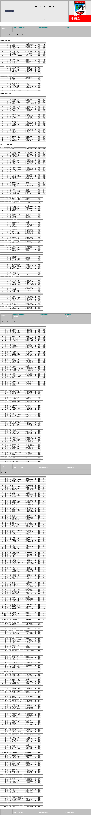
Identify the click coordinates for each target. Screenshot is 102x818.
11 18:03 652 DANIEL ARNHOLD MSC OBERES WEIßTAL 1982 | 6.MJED (22, 335)
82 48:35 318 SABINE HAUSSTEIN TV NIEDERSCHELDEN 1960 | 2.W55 (22, 549)
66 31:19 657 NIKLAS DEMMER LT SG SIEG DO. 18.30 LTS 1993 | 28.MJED (22, 384)
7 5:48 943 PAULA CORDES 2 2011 (20, 261)
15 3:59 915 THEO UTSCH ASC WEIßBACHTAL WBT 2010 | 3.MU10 (22, 109)
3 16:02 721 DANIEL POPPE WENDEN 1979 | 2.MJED (22, 328)
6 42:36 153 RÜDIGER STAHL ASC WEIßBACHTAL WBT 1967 (20, 738)
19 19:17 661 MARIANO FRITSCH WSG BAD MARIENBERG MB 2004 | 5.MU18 (22, 342)
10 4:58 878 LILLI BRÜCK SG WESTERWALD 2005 (20, 302)
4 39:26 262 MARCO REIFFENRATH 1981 (20, 677)
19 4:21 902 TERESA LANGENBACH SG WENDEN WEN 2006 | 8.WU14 (22, 164)
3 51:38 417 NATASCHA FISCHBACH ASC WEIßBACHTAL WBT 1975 (20, 688)
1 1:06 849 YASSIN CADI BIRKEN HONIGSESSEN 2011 (20, 77)
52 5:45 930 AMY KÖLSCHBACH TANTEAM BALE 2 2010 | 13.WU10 (22, 193)
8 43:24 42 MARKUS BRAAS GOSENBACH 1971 (20, 717)
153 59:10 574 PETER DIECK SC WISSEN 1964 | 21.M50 (22, 611)
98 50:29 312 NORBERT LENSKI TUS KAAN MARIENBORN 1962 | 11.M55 (22, 563)
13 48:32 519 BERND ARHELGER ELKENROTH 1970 (20, 721)
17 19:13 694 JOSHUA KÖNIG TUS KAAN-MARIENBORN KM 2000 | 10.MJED (22, 341)
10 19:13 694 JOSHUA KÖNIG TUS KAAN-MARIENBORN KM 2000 (20, 438)
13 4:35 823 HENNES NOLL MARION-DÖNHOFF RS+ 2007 (20, 230)
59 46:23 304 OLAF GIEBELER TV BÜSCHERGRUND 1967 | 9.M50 (22, 528)
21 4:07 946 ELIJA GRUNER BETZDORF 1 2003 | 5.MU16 (22, 114)
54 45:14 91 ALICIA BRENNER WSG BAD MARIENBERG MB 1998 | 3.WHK (22, 524)
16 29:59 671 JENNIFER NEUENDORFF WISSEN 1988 (20, 414)
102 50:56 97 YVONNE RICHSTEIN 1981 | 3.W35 (22, 566)
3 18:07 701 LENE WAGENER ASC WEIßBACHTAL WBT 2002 (20, 393)
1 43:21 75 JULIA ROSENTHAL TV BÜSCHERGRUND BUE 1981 (20, 665)
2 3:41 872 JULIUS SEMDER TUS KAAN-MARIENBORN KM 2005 (20, 242)
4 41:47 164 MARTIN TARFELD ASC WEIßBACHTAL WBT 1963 (20, 764)
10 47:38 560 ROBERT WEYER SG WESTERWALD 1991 (20, 646)
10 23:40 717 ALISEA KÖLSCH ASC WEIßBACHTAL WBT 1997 (20, 409)
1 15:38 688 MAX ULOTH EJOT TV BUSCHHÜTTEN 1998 (20, 430)
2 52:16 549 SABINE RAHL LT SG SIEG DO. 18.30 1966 (20, 730)
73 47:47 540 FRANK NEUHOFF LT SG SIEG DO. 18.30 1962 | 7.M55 (22, 541)
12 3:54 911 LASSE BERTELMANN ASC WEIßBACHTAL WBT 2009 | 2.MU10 (22, 106)
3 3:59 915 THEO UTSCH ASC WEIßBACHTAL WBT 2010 (20, 204)
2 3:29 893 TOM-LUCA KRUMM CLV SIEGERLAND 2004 (20, 247)
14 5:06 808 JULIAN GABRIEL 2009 (20, 213)
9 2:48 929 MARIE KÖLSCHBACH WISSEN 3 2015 (20, 74)
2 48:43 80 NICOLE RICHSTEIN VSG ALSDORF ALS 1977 (20, 687)
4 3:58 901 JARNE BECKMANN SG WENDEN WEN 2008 (20, 222)
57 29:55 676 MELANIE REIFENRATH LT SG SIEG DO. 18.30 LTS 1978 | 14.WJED (22, 376)
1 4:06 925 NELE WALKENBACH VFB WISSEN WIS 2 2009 (20, 263)
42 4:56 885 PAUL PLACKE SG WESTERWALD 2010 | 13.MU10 (22, 133)
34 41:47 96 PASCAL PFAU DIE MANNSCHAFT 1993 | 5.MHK (22, 506)
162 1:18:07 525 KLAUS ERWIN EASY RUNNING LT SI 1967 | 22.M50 (22, 619)
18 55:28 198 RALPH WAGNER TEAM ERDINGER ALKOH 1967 (20, 749)
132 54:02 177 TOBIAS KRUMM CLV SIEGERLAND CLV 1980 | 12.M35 (22, 593)
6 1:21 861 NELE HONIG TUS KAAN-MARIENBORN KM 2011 (20, 72)
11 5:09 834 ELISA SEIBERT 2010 (20, 272)
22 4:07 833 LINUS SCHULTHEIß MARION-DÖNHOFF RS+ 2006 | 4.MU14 (22, 115)
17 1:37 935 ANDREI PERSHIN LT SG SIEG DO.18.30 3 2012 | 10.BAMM (22, 57)
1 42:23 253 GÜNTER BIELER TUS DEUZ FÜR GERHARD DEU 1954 (20, 778)
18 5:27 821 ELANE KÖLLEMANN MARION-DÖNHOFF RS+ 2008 (20, 292)
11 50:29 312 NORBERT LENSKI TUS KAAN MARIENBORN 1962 (20, 770)
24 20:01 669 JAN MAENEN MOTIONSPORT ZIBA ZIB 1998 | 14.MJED (22, 347)
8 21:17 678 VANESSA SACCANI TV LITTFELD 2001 (20, 397)
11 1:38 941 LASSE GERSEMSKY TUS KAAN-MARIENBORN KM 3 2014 (20, 86)
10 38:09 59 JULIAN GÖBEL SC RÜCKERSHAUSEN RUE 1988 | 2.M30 (22, 485)
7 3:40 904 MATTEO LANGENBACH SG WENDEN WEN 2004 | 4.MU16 (22, 102)
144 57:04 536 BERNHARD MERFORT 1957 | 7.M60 (22, 603)
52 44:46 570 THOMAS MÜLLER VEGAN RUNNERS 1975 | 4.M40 (22, 522)
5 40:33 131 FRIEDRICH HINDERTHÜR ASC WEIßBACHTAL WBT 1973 (20, 714)
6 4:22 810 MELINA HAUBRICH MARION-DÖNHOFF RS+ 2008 (20, 281)
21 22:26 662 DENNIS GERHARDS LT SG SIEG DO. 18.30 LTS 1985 (20, 448)
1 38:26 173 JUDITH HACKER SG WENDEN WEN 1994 (20, 631)
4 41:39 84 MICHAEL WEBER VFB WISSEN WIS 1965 (20, 736)
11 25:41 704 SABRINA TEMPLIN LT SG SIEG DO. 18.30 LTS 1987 (20, 410)
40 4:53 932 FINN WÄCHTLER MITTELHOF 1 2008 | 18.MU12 (22, 131)
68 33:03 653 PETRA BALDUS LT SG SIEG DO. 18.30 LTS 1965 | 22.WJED (22, 386)
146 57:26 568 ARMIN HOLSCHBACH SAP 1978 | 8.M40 (22, 605)
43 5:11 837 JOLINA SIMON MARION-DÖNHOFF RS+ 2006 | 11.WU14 (22, 185)
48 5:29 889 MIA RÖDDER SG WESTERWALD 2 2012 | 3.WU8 (22, 189)
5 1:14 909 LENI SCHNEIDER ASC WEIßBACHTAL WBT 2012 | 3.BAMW (22, 47)
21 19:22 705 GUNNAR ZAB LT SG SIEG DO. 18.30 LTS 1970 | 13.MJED (22, 344)
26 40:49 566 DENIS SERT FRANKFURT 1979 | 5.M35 (22, 499)
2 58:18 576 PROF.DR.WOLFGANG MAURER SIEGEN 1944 (20, 798)
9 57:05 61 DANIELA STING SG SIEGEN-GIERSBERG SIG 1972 (20, 707)
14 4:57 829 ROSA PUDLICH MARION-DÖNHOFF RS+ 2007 (20, 288)
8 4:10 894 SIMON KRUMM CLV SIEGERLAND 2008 (20, 226)
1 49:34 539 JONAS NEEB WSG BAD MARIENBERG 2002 (20, 623)
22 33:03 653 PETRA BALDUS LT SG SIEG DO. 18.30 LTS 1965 (20, 419)
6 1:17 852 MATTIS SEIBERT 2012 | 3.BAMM (22, 48)
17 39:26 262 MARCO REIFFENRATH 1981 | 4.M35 (22, 491)
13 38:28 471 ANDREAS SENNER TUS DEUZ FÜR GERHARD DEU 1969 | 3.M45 (22, 488)
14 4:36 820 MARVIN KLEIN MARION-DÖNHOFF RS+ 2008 (20, 231)
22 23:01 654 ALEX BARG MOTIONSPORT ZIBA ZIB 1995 (20, 449)
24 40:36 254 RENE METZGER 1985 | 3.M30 (22, 498)
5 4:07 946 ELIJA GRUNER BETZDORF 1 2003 (20, 250)
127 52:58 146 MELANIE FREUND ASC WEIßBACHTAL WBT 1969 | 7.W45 (22, 588)
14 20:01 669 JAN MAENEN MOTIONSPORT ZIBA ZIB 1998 (20, 442)
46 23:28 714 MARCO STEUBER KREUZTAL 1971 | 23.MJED (22, 366)
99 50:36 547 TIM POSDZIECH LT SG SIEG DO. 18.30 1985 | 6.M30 (22, 564)
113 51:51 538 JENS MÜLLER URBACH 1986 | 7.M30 (22, 576)
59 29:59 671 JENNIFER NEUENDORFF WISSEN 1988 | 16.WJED (22, 378)
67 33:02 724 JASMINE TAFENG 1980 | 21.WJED (22, 385)
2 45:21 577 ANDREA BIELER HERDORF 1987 (20, 651)
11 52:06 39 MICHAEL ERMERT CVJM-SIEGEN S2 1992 (20, 647)
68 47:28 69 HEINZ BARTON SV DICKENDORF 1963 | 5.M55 (22, 536)
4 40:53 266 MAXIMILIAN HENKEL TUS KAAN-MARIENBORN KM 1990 (20, 641)
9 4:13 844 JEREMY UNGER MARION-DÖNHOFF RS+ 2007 (20, 227)
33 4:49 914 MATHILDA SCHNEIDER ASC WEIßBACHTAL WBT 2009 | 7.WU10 (22, 176)
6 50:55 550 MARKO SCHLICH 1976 (20, 695)
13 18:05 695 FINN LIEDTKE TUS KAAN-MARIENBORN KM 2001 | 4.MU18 (22, 337)
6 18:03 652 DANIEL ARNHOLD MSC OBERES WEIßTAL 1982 (20, 435)
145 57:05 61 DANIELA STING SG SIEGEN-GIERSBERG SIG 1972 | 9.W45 (22, 604)
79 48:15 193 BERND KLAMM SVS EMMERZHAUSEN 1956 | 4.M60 (22, 546)
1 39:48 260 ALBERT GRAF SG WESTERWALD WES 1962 (20, 761)
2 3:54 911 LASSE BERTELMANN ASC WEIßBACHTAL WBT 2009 (20, 203)
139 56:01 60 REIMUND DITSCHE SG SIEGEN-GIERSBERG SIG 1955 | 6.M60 (22, 599)
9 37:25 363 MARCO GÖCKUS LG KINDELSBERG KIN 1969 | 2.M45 (22, 484)
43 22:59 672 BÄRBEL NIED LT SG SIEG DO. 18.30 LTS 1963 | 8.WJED (22, 364)
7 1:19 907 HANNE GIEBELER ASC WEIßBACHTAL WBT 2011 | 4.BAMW (22, 49)
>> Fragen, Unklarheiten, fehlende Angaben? (30, 16)
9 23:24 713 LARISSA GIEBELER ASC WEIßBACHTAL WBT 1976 (20, 408)
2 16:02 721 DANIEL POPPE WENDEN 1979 (20, 431)
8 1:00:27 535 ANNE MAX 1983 (20, 671)
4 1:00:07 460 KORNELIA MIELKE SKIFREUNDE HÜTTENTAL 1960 (20, 758)
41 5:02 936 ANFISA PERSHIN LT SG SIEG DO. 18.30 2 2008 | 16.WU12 (22, 183)
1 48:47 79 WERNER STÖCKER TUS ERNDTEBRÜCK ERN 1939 (20, 803)
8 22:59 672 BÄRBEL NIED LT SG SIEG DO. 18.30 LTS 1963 (20, 407)
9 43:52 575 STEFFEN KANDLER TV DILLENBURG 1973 (20, 718)
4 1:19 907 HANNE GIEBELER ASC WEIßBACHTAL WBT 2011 (20, 70)
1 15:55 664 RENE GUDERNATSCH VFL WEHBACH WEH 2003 (20, 422)
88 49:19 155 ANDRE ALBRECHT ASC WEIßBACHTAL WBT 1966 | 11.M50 (22, 554)
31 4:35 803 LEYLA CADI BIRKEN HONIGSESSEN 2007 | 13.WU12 (22, 174)
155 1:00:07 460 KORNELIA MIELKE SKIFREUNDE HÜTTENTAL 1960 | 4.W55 (22, 613)
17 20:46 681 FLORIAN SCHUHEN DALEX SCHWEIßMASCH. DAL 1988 (20, 444)
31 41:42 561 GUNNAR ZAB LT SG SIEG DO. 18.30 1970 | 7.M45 (22, 504)
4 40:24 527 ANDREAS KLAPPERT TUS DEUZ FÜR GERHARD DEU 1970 (20, 713)
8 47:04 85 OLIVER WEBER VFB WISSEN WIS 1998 (20, 644)
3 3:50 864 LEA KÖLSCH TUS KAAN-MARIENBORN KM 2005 (20, 296)
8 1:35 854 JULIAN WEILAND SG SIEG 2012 (20, 83)
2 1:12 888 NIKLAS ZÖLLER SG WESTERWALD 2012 (20, 78)
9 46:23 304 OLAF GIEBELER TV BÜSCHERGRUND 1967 (20, 741)
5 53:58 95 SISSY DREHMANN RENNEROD (20, 635)
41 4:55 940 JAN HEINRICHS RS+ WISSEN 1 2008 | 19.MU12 (22, 132)
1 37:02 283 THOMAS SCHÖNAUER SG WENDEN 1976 (20, 691)
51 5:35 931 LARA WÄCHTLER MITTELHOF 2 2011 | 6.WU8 (22, 192)
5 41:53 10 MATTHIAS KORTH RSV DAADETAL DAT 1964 (20, 737)
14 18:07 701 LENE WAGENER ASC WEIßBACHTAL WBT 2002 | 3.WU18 (22, 338)
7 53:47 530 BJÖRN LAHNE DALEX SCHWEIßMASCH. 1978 (20, 696)
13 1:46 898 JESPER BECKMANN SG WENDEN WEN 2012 (20, 88)
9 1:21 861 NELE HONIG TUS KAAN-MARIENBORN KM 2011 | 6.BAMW (22, 50)
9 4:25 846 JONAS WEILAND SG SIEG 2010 (20, 209)
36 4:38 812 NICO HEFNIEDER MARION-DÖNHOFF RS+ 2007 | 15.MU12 (22, 127)
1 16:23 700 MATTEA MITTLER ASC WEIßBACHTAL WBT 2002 (20, 391)
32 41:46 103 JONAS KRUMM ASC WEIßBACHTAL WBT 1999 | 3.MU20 (22, 505)
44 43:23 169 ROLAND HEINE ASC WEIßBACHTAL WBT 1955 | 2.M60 (22, 515)
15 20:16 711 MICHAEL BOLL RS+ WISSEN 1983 (20, 443)
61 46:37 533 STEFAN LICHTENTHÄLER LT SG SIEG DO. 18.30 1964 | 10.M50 (22, 530)
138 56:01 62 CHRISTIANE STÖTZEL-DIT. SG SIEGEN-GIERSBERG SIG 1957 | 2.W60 (22, 598)
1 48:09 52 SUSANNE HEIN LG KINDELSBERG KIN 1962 (20, 755)
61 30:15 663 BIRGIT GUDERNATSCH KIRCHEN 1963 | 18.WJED (22, 379)
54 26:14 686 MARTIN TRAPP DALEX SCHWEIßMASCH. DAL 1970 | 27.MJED (22, 373)
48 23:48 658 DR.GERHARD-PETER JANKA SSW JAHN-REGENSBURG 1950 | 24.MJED (22, 368)
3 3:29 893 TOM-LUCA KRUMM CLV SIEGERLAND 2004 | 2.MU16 (22, 98)
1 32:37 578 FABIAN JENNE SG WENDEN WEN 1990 (20, 638)
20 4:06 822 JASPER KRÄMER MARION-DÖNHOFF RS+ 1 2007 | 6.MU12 (22, 113)
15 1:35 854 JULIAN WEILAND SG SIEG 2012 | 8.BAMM (22, 56)
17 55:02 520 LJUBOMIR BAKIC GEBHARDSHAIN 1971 (20, 725)
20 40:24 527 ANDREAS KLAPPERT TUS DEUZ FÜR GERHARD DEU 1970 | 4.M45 (22, 494)
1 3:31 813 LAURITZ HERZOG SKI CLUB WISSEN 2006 (20, 241)
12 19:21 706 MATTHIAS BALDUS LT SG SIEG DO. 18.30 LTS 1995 (20, 440)
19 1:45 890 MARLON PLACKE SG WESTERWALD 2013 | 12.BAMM (22, 59)
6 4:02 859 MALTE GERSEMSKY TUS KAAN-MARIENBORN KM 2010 (20, 206)
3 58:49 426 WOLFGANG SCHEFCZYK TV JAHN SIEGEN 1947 (20, 799)
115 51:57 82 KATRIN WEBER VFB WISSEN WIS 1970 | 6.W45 (22, 578)
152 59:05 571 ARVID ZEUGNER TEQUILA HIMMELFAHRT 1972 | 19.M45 (22, 610)
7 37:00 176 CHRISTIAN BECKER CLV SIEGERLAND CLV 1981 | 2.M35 (22, 483)
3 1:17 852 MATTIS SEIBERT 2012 (20, 79)
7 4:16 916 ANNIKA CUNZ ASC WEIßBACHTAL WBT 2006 (20, 300)
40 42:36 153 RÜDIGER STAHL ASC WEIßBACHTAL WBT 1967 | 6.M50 (22, 512)
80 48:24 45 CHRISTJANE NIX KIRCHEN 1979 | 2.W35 (22, 547)
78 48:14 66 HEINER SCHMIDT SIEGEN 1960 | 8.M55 (22, 545)
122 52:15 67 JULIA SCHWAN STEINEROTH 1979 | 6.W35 (22, 584)
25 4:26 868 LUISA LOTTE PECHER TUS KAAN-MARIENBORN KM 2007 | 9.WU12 (22, 169)
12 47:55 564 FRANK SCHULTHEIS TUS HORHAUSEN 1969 (20, 720)
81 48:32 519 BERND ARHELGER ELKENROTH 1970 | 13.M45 (22, 548)
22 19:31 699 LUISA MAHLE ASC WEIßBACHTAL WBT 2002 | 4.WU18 (22, 345)
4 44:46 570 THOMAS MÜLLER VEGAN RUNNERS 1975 (20, 694)
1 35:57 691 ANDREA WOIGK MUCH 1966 (20, 457)
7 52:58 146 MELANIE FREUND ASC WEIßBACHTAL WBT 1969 (20, 705)
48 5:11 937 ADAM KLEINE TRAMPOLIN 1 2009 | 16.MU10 (22, 138)
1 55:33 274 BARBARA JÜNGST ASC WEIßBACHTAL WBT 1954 (20, 775)
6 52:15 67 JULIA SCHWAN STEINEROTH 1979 (20, 669)
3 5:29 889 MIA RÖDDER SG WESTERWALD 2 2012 (20, 257)
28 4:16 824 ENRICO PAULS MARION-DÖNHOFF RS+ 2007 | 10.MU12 (22, 120)
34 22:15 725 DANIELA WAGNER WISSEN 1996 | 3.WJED (22, 356)
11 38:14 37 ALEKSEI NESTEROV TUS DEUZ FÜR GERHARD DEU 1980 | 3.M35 (22, 486)
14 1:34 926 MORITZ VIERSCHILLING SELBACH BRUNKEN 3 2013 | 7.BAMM (22, 55)
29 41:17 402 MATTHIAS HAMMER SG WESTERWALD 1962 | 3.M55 (22, 502)
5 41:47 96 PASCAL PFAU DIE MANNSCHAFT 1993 (20, 642)
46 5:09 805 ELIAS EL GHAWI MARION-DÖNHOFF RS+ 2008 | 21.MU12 (22, 136)
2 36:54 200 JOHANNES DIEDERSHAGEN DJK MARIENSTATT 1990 (20, 639)
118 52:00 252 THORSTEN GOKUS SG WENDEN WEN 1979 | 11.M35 (22, 580)
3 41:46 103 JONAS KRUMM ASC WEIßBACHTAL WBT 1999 (20, 628)
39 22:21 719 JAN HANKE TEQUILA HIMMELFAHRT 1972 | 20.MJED (22, 360)
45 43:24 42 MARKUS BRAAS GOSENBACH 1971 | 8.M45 (22, 516)
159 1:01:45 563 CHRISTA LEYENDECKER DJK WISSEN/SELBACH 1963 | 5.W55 (22, 617)
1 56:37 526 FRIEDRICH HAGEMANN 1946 (20, 797)
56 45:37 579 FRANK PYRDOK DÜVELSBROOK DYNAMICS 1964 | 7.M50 (22, 526)
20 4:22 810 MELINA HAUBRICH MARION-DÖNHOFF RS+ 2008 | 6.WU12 (22, 165)
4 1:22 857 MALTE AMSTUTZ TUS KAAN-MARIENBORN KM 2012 (20, 80)
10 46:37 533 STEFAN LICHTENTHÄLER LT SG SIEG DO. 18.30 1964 (20, 742)
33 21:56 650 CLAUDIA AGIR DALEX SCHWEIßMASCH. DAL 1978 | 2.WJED (22, 355)
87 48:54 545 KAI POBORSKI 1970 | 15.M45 (22, 553)
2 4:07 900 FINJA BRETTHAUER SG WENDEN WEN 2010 (20, 264)
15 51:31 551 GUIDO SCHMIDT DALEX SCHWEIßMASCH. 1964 (20, 746)
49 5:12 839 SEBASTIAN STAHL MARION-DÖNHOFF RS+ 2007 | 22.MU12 (22, 139)
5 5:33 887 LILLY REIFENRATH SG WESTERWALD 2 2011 (20, 259)
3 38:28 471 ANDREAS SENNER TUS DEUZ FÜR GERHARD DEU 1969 (20, 712)
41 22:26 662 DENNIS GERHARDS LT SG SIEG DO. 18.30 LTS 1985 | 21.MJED (22, 362)
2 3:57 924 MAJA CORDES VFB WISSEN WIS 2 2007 (20, 278)
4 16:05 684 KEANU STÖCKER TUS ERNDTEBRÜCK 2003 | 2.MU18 (22, 329)
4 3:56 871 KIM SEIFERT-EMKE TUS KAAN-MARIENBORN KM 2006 (20, 297)
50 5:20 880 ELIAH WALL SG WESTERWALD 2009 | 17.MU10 (22, 140)
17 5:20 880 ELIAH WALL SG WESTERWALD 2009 (20, 216)
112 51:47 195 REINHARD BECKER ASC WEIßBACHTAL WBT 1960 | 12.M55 (22, 575)
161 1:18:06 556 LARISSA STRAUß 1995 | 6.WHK (22, 618)
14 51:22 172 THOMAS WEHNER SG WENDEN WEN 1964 (20, 745)
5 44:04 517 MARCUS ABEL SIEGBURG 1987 (20, 660)
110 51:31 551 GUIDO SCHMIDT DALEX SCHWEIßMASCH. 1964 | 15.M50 (22, 573)
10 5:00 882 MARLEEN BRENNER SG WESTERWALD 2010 (20, 271)
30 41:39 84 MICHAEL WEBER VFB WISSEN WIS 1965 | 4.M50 (22, 503)
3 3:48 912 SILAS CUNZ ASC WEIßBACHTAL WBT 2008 (20, 221)
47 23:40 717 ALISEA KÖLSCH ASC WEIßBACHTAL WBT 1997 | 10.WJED (22, 367)
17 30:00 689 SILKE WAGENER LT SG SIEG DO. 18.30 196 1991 (20, 415)
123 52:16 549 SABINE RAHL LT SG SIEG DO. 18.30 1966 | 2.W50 (22, 585)
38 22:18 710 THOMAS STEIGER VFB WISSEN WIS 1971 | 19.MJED (22, 359)
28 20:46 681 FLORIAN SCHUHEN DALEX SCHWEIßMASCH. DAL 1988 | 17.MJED (22, 350)
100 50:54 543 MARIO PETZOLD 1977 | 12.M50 (22, 565)
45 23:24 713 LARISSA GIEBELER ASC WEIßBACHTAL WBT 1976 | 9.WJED (22, 365)
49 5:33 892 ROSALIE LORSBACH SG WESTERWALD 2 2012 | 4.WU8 (22, 190)
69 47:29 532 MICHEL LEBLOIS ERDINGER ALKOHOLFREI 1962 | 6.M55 (22, 537)
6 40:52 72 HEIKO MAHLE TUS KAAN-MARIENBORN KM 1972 (20, 715)
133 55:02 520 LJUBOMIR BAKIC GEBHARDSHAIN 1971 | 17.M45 (22, 594)
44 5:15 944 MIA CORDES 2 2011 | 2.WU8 (22, 186)
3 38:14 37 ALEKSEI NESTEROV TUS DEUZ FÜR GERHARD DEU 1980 (20, 676)
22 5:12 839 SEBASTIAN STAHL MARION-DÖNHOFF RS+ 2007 (20, 238)
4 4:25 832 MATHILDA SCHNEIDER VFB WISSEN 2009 (20, 266)
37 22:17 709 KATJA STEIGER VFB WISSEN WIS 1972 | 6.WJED (22, 358)
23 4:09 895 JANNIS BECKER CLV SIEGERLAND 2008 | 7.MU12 (22, 116)
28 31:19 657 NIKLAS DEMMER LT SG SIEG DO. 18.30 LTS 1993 (20, 454)
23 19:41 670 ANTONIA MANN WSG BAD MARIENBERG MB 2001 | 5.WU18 (22, 346)
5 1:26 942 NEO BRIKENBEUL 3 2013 (20, 81)
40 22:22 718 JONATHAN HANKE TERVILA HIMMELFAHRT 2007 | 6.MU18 (22, 361)
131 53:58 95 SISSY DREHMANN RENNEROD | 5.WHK (22, 592)
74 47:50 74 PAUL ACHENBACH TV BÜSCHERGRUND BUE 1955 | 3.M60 (22, 542)
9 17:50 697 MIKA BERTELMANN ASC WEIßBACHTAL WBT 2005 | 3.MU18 (22, 334)
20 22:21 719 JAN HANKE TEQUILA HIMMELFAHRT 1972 (20, 447)
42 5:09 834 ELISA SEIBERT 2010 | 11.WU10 (22, 184)
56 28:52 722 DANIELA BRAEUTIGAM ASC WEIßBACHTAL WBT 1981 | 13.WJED (22, 375)
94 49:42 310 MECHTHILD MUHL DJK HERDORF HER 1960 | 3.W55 (22, 559)
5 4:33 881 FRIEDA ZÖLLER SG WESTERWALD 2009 (20, 267)
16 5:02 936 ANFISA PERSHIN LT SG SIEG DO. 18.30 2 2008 (20, 290)
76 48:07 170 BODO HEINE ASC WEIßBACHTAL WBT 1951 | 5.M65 (22, 543)
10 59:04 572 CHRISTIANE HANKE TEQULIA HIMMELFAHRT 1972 (20, 708)
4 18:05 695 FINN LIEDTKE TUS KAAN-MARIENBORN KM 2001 (20, 425)
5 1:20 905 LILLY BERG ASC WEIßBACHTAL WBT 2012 (20, 71)
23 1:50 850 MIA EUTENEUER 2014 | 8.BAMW (22, 63)
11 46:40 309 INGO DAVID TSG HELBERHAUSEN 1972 (20, 719)
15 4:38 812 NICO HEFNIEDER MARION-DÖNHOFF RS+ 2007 (20, 232)
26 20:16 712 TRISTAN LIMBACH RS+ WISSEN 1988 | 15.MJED (22, 349)
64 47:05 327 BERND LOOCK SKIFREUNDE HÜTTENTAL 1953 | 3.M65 (22, 533)
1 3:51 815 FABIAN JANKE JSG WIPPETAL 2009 (20, 202)
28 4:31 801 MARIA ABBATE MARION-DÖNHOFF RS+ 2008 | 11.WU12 (22, 172)
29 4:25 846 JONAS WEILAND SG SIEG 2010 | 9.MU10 (22, 121)
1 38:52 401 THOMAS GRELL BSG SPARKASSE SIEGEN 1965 (20, 734)
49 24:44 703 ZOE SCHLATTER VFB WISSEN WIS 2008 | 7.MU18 (22, 369)
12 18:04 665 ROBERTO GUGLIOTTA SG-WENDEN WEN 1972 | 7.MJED (22, 336)
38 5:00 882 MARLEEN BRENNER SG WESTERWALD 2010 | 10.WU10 (22, 180)
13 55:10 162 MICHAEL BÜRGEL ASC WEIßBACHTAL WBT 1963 (20, 772)
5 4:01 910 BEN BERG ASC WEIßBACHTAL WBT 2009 (20, 205)
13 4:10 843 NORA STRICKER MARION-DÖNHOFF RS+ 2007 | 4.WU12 (22, 158)
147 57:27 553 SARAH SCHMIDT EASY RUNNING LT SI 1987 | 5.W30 (22, 606)
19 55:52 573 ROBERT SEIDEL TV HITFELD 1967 (20, 750)
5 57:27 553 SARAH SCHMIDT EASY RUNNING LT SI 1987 (20, 653)
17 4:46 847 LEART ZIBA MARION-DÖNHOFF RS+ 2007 (20, 234)
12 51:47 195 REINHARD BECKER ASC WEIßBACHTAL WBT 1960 (20, 771)
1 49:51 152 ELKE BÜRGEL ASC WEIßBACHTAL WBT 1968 (20, 729)
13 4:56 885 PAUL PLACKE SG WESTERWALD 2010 (20, 212)
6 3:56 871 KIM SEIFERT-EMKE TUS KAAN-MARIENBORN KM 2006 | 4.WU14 (22, 152)
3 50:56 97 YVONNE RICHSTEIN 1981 (20, 667)
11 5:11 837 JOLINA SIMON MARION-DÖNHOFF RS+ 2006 (20, 303)
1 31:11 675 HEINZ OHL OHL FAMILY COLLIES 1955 (20, 460)
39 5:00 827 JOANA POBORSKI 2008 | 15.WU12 (22, 181)
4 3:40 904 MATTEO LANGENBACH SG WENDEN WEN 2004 (20, 249)
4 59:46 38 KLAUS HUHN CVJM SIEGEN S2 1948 (20, 800)
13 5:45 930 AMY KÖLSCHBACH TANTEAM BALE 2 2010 (20, 274)
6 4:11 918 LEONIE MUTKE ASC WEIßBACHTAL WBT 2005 (20, 299)
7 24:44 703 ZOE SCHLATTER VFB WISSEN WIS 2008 (20, 427)
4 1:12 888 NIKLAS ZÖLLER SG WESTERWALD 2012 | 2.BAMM (22, 46)
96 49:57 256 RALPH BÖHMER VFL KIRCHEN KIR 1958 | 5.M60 (22, 561)
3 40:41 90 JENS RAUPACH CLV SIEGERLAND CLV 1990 (20, 640)
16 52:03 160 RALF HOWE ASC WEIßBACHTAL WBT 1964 (20, 747)
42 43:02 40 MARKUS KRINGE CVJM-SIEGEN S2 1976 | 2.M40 (22, 513)
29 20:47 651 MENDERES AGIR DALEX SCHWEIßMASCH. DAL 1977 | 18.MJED (22, 351)
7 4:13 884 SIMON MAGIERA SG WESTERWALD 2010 (20, 207)
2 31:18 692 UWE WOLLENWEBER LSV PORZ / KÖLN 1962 (20, 461)
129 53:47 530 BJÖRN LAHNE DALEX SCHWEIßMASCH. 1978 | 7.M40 (22, 590)
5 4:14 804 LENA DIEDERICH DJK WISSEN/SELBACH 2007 (20, 280)
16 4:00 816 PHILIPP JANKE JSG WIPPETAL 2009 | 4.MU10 (22, 110)
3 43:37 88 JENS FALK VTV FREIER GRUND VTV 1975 (20, 693)
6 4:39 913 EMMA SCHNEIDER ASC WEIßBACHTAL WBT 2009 (20, 268)
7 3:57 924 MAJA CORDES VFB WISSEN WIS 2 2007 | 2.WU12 (22, 153)
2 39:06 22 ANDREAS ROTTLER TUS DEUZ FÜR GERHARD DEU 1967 (20, 735)
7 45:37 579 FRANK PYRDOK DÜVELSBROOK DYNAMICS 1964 (20, 739)
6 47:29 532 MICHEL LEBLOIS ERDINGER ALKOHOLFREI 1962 (20, 766)
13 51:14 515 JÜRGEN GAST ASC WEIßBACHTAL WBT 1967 (20, 744)
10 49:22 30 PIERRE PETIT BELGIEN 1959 (20, 769)
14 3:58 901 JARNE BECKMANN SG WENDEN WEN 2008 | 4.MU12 (22, 108)
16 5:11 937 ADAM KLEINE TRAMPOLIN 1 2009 (20, 215)
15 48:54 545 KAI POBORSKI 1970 (20, 723)
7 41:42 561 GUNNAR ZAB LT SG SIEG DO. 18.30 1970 (20, 716)
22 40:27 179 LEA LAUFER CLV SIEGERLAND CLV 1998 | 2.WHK (22, 496)
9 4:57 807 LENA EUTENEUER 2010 (20, 270)
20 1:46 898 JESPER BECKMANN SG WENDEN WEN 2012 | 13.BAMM (22, 60)
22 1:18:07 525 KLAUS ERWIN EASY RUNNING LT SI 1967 (20, 752)
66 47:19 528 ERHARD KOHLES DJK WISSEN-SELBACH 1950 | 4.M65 (22, 535)
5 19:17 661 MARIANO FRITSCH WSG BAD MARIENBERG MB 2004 (20, 426)
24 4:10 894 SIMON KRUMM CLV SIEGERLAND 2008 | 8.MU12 (22, 117)
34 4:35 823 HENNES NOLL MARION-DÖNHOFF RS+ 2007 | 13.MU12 (22, 126)
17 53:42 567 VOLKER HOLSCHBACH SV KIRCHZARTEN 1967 (20, 748)
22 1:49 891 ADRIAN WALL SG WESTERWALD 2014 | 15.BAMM (22, 62)
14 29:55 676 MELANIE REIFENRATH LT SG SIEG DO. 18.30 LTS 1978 (20, 412)
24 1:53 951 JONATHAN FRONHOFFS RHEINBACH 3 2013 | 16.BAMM (22, 64)
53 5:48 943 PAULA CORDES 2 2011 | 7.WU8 (22, 194)
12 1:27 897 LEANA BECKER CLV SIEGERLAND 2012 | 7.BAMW (22, 53)
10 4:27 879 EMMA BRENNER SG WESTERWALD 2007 (20, 285)
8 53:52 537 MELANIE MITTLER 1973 (20, 706)
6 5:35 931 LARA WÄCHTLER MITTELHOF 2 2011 (20, 260)
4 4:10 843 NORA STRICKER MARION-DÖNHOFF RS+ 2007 (20, 279)
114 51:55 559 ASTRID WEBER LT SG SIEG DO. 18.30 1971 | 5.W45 (22, 577)
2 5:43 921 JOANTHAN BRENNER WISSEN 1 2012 (20, 199)
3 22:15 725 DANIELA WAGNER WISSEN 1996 (20, 403)
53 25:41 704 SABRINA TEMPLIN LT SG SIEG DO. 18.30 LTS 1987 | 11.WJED (22, 372)
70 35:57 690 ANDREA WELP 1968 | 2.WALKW (22, 387)
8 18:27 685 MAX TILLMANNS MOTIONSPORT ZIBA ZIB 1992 (20, 436)
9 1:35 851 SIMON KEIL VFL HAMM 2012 (20, 84)
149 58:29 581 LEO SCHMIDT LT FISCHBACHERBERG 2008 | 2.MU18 (22, 608)
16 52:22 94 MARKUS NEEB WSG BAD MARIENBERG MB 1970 (20, 724)
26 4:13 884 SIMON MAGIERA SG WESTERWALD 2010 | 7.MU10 (22, 119)
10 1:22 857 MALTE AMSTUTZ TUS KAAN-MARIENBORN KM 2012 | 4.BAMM (22, 51)
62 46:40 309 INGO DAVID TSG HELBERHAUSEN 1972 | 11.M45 (22, 531)
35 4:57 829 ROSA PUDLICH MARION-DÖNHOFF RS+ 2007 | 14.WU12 (22, 178)
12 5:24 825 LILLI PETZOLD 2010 (20, 273)
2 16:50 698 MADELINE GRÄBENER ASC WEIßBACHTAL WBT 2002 (20, 392)
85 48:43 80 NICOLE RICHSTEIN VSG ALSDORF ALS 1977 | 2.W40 (22, 551)
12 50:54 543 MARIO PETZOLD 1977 (20, 743)
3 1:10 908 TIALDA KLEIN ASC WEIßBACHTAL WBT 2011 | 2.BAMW (22, 45)
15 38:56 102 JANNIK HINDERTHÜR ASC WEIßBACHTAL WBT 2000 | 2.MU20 (22, 490)
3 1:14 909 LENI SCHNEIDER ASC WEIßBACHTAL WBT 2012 (20, 69)
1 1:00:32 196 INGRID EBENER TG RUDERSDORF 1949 (20, 786)
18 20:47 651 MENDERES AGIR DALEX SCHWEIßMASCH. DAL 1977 (20, 445)
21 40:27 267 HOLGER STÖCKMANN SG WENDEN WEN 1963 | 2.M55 (22, 495)
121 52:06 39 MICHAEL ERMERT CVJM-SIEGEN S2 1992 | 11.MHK (22, 583)
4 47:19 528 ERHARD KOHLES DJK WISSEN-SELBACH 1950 (20, 792)
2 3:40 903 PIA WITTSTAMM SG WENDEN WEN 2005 (20, 295)
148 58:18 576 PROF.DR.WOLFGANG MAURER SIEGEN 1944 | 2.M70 (22, 607)
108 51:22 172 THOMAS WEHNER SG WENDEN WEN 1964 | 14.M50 (22, 572)
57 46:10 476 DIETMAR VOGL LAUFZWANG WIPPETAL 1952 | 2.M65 (22, 527)
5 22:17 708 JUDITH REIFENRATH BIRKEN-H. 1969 (20, 404)
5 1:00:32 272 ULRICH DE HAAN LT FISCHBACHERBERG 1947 (20, 801)
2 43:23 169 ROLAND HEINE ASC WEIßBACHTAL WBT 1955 (20, 779)
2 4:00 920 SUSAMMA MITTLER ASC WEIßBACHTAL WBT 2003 (20, 308)
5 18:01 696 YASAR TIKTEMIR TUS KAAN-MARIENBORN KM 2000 (20, 434)
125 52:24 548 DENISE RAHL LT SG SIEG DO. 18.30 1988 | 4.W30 (22, 587)
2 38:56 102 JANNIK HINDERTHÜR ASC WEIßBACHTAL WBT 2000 (20, 627)
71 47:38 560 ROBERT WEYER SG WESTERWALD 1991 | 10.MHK (22, 539)
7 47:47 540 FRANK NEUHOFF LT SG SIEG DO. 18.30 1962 (20, 767)
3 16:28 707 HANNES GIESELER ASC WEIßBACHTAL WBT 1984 (20, 432)
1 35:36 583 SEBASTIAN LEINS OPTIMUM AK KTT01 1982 (20, 674)
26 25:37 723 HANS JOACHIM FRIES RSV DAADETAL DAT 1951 (20, 452)
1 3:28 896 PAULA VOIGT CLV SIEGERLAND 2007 (20, 277)
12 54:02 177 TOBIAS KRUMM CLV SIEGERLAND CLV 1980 (20, 684)
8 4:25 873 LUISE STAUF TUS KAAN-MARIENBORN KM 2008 (20, 283)
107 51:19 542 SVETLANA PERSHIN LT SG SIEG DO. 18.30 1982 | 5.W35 (22, 571)
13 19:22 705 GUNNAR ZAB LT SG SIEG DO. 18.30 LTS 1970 (20, 441)
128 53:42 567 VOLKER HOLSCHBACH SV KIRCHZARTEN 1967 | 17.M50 (22, 589)
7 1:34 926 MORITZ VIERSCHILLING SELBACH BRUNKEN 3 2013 (20, 82)
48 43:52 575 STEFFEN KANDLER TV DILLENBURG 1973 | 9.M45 (22, 519)
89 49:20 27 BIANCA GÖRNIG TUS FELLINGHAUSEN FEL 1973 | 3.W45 (22, 555)
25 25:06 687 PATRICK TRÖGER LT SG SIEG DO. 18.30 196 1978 (20, 451)
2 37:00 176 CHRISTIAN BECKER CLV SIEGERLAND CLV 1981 (20, 675)
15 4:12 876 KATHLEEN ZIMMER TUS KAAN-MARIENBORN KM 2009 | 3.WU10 (22, 160)
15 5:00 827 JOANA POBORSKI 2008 (20, 289)
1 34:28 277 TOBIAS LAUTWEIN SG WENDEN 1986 (20, 656)
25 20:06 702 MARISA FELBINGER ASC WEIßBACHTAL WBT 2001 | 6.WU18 (22, 348)
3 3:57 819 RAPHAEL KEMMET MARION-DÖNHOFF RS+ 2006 (20, 243)
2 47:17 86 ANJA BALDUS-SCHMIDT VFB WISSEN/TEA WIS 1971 (20, 701)
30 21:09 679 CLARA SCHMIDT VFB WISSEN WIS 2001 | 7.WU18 (22, 352)
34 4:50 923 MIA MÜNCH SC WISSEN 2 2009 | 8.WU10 (22, 177)
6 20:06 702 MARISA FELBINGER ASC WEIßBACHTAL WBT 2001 (20, 395)
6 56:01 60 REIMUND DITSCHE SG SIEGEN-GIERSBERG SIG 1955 (20, 783)
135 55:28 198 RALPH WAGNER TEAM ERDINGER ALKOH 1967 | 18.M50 (22, 595)
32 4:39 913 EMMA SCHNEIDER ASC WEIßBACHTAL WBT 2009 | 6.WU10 (22, 175)
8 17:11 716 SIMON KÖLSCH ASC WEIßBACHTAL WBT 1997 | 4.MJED (22, 333)
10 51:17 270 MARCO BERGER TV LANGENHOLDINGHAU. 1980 (20, 682)
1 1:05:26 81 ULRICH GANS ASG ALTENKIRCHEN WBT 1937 (20, 806)
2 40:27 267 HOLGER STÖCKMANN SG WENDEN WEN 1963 (20, 762)
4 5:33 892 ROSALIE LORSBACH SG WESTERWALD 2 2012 (20, 258)
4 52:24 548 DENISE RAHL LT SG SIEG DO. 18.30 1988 (20, 652)
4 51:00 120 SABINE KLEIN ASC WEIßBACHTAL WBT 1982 (20, 668)
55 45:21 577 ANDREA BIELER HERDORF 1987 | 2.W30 (22, 525)
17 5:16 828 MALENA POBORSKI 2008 (20, 291)
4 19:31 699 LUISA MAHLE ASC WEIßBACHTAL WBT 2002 (20, 394)
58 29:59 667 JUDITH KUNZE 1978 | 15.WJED (22, 377)
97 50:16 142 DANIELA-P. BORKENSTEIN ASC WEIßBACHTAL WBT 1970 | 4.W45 (22, 562)
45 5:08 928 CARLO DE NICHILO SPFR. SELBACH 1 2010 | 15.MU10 (22, 135)
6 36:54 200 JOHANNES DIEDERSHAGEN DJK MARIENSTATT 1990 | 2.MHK (22, 482)
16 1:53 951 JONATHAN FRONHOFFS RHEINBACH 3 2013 (20, 90)
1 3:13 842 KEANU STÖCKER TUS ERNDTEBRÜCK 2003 (20, 246)
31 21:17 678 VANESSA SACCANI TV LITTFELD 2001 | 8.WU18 (22, 353)
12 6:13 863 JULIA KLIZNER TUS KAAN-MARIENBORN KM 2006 (20, 304)
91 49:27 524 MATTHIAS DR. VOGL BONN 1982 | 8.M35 (22, 557)
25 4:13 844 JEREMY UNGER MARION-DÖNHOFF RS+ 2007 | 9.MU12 (22, 118)
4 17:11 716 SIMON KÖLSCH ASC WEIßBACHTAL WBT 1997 (20, 433)
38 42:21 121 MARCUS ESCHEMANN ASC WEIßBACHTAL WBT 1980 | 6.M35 (22, 510)
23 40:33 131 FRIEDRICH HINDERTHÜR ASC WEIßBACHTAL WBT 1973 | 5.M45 (22, 497)
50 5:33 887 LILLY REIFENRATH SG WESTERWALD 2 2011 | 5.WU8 (22, 191)
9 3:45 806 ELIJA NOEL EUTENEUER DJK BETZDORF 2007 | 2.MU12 (22, 104)
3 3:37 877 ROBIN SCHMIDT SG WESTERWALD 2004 (20, 248)
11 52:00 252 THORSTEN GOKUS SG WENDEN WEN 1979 (20, 683)
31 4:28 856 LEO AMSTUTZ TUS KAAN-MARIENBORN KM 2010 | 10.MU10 (22, 123)
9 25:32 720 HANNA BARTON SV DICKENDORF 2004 (20, 398)
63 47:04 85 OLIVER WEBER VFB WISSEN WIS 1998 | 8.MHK (22, 532)
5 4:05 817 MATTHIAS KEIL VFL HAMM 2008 (20, 223)
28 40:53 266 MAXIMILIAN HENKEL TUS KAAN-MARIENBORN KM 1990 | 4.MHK (22, 501)
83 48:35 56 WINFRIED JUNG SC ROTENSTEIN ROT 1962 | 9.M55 (22, 550)
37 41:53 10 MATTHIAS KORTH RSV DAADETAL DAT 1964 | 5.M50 (22, 509)
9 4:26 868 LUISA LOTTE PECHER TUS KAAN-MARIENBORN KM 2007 (20, 284)
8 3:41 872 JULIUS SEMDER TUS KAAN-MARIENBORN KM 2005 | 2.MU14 (22, 103)
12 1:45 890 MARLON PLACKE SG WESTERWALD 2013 (20, 87)
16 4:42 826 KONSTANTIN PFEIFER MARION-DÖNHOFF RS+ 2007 (20, 233)
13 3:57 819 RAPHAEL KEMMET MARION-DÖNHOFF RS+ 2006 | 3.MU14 (22, 107)
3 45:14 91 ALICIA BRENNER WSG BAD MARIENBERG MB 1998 (20, 633)
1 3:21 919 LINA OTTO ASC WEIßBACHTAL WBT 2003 (20, 307)
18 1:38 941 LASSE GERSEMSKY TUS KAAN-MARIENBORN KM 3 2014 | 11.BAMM (22, 58)
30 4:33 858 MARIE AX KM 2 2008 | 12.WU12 (22, 173)
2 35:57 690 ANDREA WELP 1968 (20, 458)
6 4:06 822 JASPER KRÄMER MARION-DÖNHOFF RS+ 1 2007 (20, 224)
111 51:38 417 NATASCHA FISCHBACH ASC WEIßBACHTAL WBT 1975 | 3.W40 (22, 574)
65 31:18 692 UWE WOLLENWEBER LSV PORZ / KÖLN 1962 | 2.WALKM (22, 383)
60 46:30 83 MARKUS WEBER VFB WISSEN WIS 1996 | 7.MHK (22, 529)
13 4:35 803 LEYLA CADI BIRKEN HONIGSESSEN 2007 (20, 287)
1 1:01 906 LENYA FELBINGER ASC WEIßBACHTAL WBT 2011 (20, 67)
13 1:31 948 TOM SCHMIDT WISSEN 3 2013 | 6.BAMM (22, 54)
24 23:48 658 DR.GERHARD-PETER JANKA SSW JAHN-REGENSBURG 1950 (20, 450)
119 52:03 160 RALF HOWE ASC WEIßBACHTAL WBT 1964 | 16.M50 (22, 581)
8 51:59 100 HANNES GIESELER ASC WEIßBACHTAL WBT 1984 (20, 662)
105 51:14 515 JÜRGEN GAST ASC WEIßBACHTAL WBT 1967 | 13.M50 (22, 569)
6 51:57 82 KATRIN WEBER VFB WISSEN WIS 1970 (20, 704)
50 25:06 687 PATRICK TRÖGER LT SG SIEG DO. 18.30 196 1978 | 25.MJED (22, 370)
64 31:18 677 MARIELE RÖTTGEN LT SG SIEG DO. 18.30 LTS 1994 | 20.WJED (22, 382)
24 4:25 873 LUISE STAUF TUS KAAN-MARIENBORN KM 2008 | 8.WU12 (22, 168)
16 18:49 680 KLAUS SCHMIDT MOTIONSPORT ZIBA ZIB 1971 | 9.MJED (22, 340)
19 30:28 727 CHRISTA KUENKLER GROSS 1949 (20, 417)
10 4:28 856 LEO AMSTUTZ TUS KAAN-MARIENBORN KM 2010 (20, 210)
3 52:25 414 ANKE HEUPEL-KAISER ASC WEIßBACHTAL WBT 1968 (20, 731)
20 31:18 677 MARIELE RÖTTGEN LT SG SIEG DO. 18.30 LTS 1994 (20, 418)
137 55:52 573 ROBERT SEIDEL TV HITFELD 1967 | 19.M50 (22, 597)
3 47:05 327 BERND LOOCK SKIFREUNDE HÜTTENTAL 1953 (20, 791)
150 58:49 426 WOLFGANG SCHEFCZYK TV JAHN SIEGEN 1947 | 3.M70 (22, 609)
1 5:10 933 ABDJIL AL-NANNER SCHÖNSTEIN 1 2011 (20, 198)
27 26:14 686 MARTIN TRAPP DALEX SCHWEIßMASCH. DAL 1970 (20, 453)
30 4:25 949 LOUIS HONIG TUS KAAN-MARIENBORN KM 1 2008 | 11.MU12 (22, 122)
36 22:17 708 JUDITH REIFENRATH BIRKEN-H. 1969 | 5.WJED (22, 357)
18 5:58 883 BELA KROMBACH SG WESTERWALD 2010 (20, 217)
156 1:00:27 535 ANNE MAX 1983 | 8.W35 (22, 614)
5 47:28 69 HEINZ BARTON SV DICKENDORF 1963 (20, 765)
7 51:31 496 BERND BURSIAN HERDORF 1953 (20, 794)
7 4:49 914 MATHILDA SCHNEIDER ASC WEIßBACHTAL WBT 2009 (20, 269)
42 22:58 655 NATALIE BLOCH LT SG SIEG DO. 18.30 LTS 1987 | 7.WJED (22, 363)
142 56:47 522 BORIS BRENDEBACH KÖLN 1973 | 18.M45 (22, 602)
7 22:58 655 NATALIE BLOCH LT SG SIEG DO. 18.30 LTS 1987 (20, 406)
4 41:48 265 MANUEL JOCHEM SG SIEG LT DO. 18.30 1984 (20, 659)
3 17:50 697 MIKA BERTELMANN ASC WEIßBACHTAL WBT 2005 (20, 424)
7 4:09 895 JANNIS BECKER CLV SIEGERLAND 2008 (20, 225)
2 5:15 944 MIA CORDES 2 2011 (20, 256)
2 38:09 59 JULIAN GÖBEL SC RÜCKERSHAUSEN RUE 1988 (20, 657)
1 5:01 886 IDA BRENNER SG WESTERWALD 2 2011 (20, 255)
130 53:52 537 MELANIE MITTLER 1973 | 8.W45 (22, 591)
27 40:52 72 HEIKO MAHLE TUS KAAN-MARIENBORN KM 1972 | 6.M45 (22, 500)
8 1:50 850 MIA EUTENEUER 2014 (20, 73)
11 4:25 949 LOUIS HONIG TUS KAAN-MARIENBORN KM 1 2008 (20, 228)
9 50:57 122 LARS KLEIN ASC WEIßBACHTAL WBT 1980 (20, 681)
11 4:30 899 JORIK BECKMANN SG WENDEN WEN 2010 (20, 211)
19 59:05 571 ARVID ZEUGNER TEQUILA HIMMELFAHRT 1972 (20, 726)
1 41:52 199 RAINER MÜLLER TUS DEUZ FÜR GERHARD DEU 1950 (20, 789)
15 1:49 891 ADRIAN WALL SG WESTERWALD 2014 (20, 89)
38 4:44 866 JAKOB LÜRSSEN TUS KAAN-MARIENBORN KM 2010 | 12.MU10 (22, 129)
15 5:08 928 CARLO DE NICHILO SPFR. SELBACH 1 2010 (20, 214)
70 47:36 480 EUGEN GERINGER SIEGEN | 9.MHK (22, 538)
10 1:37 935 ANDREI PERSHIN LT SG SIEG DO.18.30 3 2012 (20, 85)
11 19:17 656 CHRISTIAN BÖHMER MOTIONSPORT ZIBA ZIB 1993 (20, 439)
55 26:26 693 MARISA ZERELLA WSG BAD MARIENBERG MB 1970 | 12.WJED (22, 374)
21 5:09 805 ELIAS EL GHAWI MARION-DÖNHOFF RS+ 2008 (20, 237)
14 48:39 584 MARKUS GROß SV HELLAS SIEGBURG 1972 (20, 722)
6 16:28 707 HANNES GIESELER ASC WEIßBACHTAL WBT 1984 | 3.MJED (22, 331)
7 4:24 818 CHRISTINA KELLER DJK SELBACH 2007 (20, 282)
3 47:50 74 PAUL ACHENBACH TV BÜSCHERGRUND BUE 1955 (20, 780)
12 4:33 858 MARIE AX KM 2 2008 (20, 286)
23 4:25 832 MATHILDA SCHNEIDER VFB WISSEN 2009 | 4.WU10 (22, 167)
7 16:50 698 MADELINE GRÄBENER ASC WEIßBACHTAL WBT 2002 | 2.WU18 (22, 332)
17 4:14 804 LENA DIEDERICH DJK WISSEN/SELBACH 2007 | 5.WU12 (22, 162)
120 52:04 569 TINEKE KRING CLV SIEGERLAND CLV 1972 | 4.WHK (22, 582)
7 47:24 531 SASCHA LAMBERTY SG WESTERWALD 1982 (20, 679)
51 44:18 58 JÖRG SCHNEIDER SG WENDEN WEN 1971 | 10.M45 (22, 521)
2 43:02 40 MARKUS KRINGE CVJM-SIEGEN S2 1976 (20, 692)
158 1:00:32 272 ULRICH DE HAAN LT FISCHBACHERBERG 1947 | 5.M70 (22, 616)
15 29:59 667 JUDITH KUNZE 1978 (20, 413)
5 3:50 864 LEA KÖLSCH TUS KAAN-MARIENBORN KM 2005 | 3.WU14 (22, 151)
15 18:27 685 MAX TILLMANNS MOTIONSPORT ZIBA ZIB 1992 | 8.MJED (22, 339)
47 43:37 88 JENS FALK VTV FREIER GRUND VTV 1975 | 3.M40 (22, 518)
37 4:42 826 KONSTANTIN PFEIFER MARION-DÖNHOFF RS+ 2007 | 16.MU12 (22, 128)
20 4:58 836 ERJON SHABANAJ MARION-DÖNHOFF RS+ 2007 (20, 236)
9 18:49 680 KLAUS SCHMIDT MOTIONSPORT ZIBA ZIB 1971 (20, 437)
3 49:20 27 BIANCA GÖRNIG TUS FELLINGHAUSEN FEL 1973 (20, 702)
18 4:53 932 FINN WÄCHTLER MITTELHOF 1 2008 (20, 235)
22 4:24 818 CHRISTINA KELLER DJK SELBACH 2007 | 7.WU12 (22, 166)
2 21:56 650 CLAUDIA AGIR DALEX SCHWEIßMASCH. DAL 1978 (20, 402)
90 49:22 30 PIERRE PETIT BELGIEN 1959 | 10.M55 (22, 556)
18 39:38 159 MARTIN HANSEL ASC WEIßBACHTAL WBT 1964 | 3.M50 (22, 492)
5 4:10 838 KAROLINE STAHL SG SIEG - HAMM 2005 (20, 298)
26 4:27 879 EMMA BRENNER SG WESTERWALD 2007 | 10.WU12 (22, 170)
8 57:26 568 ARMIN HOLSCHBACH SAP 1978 (20, 697)
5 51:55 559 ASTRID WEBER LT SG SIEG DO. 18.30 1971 (20, 703)
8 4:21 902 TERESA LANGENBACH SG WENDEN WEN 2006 (20, 301)
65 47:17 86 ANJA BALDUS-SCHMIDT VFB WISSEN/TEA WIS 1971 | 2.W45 (22, 534)
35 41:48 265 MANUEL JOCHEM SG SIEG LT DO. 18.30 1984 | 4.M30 (22, 507)
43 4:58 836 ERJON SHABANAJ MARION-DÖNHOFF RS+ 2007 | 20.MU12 (22, 134)
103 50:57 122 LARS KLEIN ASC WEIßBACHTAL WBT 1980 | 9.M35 (22, 567)
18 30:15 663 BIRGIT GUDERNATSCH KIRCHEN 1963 (20, 416)
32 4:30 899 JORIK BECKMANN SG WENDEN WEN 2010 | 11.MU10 (22, 124)
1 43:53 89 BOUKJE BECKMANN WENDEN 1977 (20, 686)
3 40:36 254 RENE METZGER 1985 (20, 658)
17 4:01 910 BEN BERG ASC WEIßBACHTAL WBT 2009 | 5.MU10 (22, 111)
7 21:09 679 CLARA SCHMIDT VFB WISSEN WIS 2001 (20, 396)
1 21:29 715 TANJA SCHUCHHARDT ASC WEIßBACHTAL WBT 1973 (20, 401)
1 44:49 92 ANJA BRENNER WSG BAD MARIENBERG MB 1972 (20, 700)
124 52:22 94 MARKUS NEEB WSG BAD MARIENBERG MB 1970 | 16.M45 (22, 586)
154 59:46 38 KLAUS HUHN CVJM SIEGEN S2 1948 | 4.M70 (22, 612)
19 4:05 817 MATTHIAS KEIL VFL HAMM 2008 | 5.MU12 (22, 112)
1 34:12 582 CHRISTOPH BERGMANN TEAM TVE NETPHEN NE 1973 (20, 711)
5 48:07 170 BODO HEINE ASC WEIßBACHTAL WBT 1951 (20, 793)
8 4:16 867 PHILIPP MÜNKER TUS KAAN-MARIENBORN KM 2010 (20, 208)
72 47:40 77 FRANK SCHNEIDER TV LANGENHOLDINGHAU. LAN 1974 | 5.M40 (22, 540)
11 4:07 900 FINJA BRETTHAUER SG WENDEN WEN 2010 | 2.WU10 (22, 157)
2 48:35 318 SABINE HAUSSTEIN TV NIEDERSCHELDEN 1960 (20, 756)
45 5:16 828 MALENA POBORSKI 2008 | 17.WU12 (22, 187)
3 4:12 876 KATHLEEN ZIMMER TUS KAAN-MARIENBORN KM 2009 (20, 265)
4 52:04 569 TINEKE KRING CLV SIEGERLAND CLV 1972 (20, 634)
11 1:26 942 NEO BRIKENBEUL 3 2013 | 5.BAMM (22, 52)
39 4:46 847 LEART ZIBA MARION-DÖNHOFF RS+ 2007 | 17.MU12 (22, 130)
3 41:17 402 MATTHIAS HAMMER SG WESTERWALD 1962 (20, 763)
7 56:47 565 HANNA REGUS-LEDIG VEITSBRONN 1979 (20, 670)
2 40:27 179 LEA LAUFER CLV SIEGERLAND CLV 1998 (20, 632)
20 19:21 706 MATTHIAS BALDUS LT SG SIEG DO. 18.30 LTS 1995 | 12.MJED (22, 343)
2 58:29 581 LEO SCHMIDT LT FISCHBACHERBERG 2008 (20, 624)
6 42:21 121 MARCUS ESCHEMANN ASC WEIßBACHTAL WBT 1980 (20, 678)
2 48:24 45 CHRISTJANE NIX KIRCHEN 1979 (20, 666)
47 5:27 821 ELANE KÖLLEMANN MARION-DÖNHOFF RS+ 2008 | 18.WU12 (22, 188)
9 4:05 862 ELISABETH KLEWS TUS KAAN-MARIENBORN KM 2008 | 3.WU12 (22, 155)
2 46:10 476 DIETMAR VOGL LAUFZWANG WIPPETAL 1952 (20, 790)
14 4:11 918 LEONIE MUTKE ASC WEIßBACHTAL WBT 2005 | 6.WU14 (22, 159)
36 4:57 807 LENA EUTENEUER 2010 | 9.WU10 (22, 179)
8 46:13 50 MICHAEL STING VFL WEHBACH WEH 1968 (20, 740)
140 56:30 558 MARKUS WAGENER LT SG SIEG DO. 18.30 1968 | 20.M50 (22, 600)
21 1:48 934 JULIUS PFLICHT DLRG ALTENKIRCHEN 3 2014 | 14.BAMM (22, 61)
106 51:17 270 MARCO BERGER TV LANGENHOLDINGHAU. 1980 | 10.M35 (22, 570)
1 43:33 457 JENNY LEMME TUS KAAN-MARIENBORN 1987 (20, 650)
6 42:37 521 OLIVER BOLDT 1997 (20, 643)
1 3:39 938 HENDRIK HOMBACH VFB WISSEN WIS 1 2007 (20, 220)
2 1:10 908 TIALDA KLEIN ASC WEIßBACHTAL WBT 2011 (20, 68)
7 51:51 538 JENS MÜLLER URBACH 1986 (20, 661)
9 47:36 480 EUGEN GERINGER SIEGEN (20, 645)
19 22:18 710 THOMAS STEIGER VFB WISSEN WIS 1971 (20, 446)
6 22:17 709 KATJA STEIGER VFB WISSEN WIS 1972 (20, 405)
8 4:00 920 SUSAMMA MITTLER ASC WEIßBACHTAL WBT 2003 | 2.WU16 (22, 154)
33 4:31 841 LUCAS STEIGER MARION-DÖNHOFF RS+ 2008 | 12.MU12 (22, 125)
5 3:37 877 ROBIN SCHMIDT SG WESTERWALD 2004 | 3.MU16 (22, 100)
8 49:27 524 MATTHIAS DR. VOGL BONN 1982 (20, 680)
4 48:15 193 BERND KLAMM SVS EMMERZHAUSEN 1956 (20, 781)
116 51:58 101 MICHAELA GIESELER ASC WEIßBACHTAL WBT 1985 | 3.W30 (22, 579)
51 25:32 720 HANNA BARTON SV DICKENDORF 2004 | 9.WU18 (22, 371)
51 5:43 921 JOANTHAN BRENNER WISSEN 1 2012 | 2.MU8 (22, 141)
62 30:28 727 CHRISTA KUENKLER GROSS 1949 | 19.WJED (22, 380)
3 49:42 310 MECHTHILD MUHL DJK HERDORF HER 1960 (20, 757)
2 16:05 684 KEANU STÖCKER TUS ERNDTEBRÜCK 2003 (20, 423)
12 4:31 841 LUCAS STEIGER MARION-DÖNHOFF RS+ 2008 (20, 229)
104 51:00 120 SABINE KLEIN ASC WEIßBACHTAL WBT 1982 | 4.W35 (22, 568)
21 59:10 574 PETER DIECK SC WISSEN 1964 (20, 751)
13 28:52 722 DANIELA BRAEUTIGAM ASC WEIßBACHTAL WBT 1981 (20, 411)
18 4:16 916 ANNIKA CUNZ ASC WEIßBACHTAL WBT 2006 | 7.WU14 (22, 163)
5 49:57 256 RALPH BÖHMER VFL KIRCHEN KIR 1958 (20, 782)
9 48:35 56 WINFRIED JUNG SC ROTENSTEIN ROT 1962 (20, 768)
